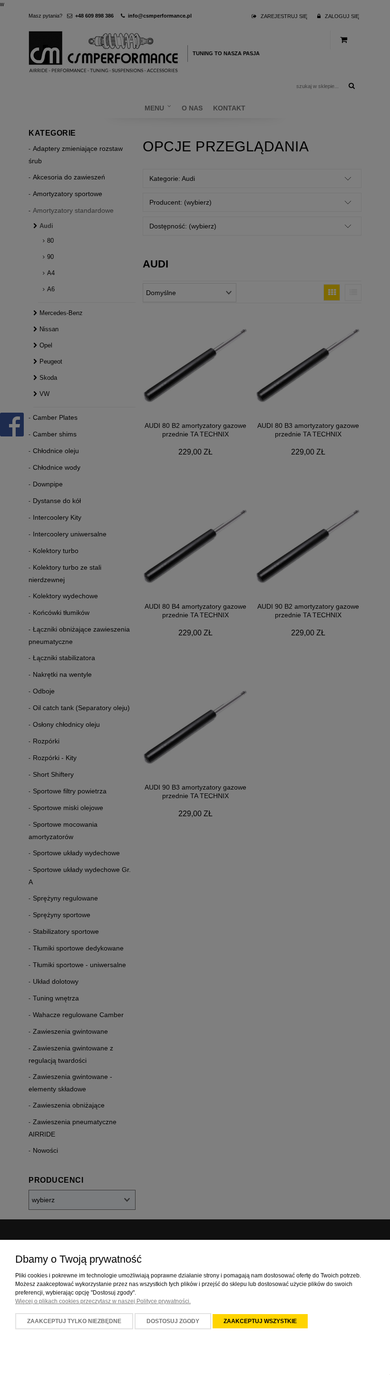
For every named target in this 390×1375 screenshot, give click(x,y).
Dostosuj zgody (172, 1321)
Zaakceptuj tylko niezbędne (74, 1321)
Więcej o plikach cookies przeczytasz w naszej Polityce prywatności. (103, 1301)
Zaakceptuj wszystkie (260, 1321)
